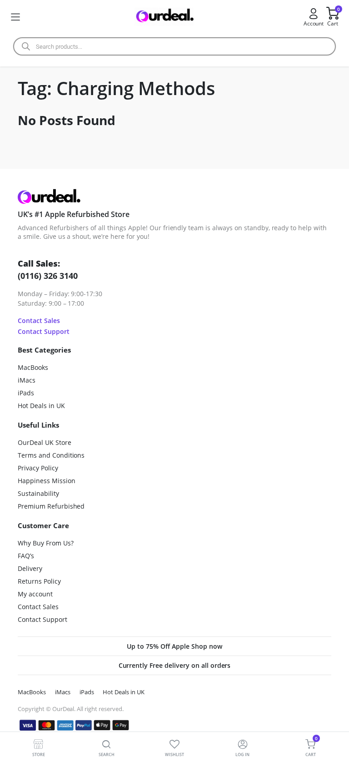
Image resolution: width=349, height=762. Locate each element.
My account (35, 594)
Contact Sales (39, 320)
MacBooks (33, 367)
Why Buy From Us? (46, 543)
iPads (26, 393)
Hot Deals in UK (41, 405)
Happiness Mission (46, 480)
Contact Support (44, 331)
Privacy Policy (38, 468)
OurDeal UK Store (44, 442)
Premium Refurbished (51, 506)
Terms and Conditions (51, 455)
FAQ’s (26, 555)
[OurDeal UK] (164, 17)
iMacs (26, 380)
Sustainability (38, 493)
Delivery (30, 568)
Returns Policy (39, 581)
